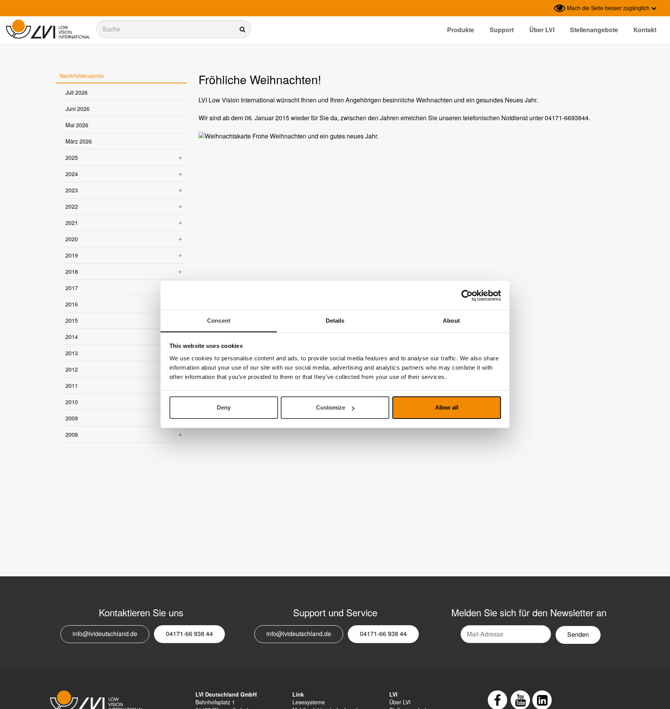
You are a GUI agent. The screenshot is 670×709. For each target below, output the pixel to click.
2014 (72, 337)
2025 (72, 157)
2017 (72, 288)
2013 (72, 353)
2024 (72, 174)
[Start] (48, 29)
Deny (224, 408)
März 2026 (79, 141)
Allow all (446, 408)
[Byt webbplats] (546, 8)
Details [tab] (335, 320)
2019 (72, 255)
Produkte (460, 29)
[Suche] (173, 29)
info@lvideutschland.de (105, 633)
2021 (72, 223)
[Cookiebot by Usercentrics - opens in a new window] (467, 295)
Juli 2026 (77, 92)
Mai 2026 (77, 125)
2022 (72, 206)
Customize (330, 408)
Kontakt (645, 29)
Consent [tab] (218, 320)
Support (502, 29)
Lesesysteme (308, 702)
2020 (72, 239)
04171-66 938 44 (189, 633)
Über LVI (541, 29)
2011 (72, 385)
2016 (72, 304)
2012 (72, 369)
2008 (72, 434)
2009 (72, 418)
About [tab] (451, 320)
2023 (72, 190)
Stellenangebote (594, 29)
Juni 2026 (78, 108)
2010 (72, 402)
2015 (72, 320)
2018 (72, 271)
